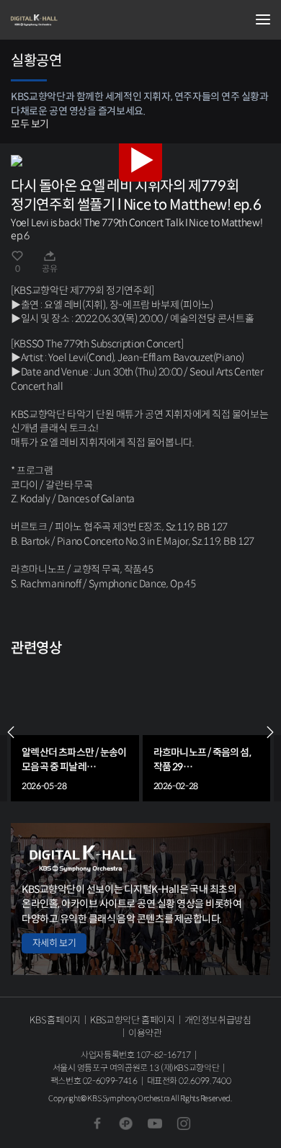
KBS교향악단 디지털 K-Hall (83, 20)
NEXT (270, 732)
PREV (11, 732)
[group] (75, 732)
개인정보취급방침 (217, 1020)
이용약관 (145, 1033)
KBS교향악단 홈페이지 (132, 1020)
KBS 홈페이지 (55, 1020)
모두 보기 (30, 123)
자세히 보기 (54, 943)
